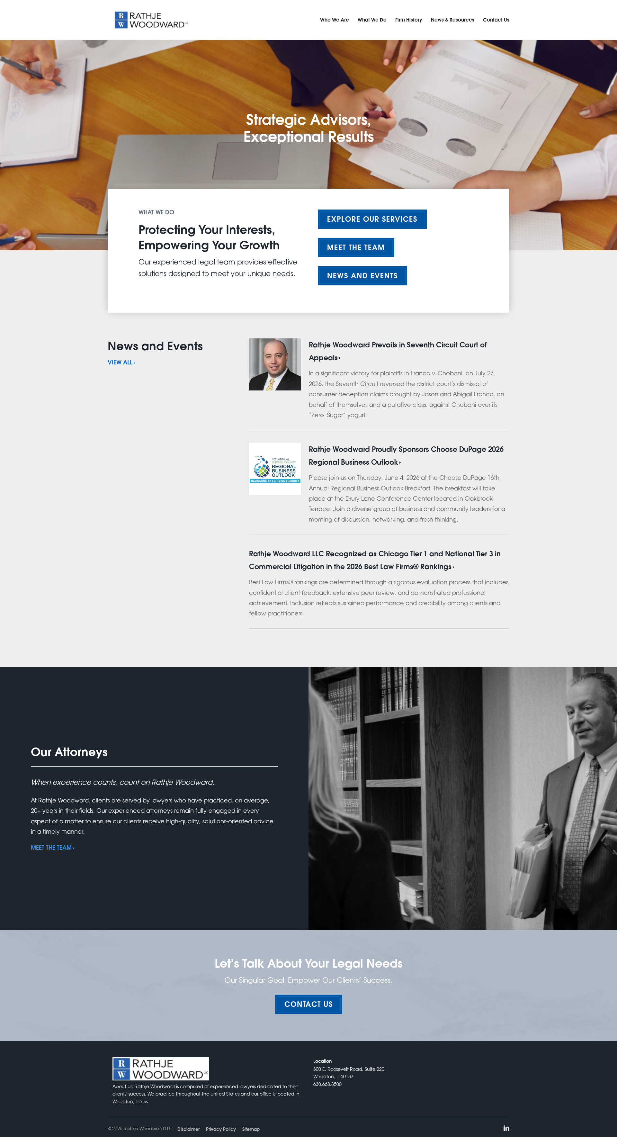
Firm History (408, 19)
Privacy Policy (221, 1129)
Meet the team (356, 247)
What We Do (372, 19)
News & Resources (452, 19)
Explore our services (372, 219)
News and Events (362, 275)
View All (120, 362)
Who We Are (334, 19)
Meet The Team (51, 847)
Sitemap (251, 1129)
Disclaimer (188, 1129)
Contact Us (496, 19)
